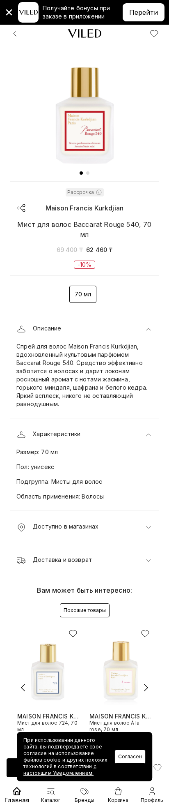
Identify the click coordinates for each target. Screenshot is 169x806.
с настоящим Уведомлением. (59, 769)
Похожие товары (85, 610)
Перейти (143, 12)
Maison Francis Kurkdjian (84, 208)
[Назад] (15, 34)
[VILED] (84, 33)
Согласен (130, 756)
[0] (154, 34)
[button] (84, 329)
